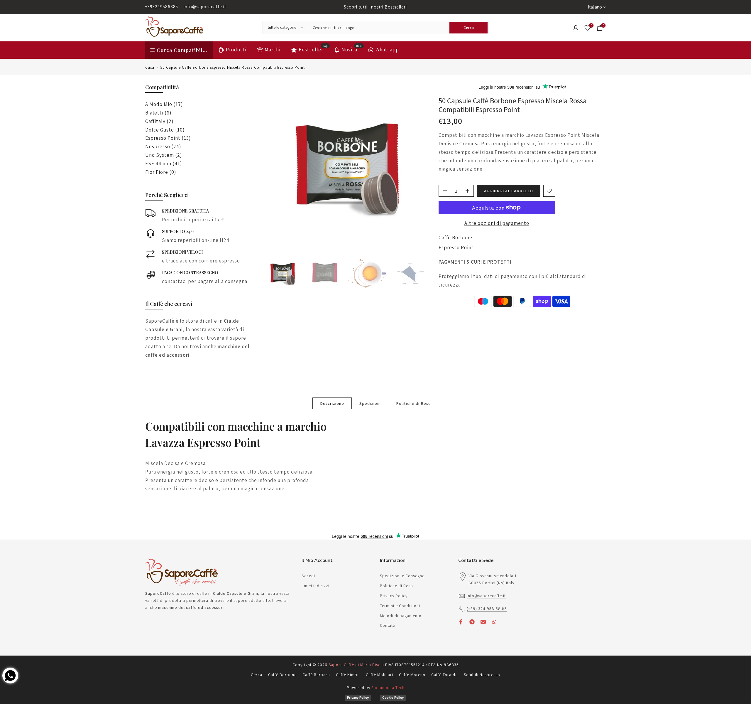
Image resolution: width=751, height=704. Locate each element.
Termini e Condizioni (400, 605)
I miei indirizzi (315, 585)
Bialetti (158, 113)
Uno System (163, 155)
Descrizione (332, 403)
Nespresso (163, 146)
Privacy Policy (393, 595)
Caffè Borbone (455, 237)
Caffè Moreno (412, 674)
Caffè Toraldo (444, 674)
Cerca (256, 674)
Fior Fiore (160, 172)
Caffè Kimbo (348, 674)
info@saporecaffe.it (205, 6)
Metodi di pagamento (401, 615)
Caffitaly (159, 121)
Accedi (308, 575)
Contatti (387, 625)
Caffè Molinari (379, 674)
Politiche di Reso (413, 403)
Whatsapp (387, 49)
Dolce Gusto (165, 130)
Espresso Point (456, 247)
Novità (351, 49)
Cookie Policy (393, 697)
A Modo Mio (164, 104)
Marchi (272, 49)
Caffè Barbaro (316, 674)
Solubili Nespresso (482, 674)
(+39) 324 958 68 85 (487, 608)
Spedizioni (370, 403)
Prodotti (236, 49)
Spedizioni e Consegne (402, 575)
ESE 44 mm (163, 163)
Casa (149, 67)
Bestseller (313, 49)
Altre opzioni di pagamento (496, 223)
